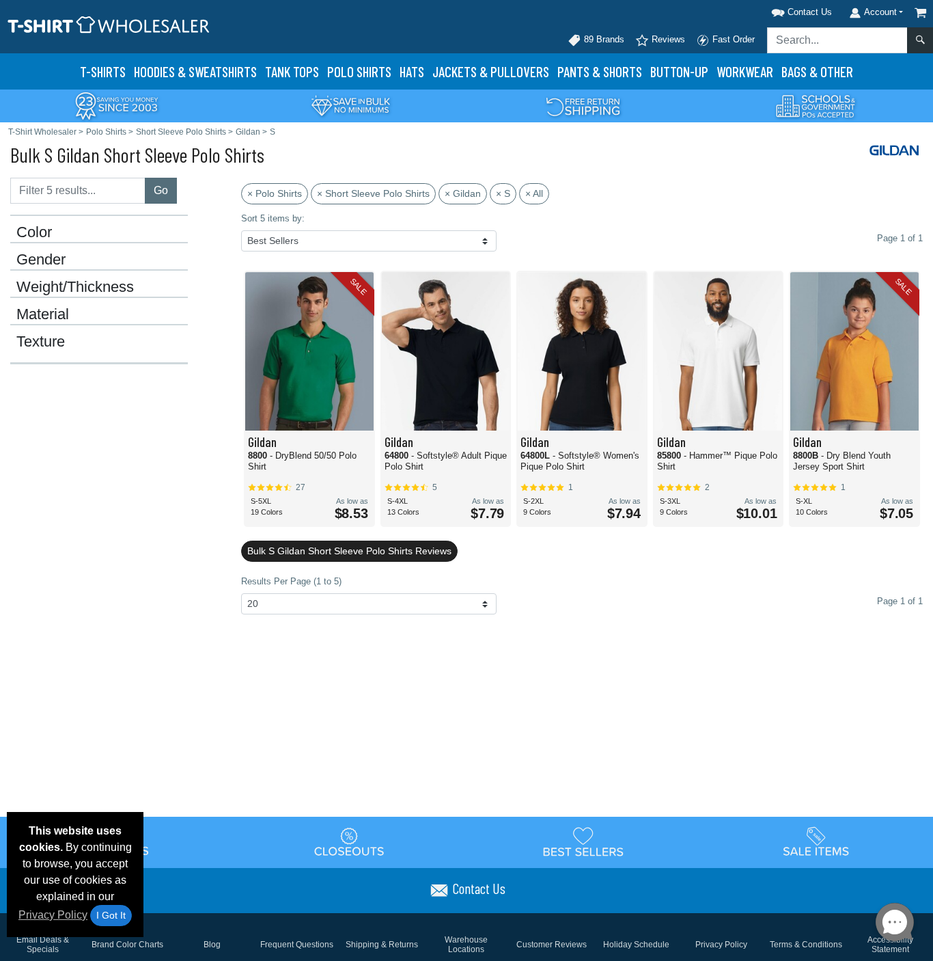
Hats (412, 71)
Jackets (490, 71)
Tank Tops (292, 71)
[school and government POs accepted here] (816, 106)
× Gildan (463, 193)
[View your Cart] (921, 12)
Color (34, 232)
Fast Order (732, 39)
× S (503, 193)
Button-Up (679, 71)
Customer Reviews (551, 944)
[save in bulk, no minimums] (350, 105)
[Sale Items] (816, 841)
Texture (40, 341)
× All (534, 193)
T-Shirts (103, 71)
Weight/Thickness (75, 287)
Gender (41, 259)
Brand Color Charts (127, 944)
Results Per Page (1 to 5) (291, 581)
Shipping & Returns (382, 944)
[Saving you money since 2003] (117, 105)
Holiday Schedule (636, 944)
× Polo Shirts (274, 193)
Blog (212, 944)
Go (161, 190)
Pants (599, 71)
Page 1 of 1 (900, 601)
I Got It (111, 915)
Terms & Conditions (806, 944)
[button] (784, 10)
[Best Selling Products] (583, 841)
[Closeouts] (349, 841)
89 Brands (602, 39)
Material (42, 314)
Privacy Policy (52, 915)
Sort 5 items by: (273, 218)
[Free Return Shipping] (583, 105)
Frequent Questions (296, 944)
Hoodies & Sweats (195, 71)
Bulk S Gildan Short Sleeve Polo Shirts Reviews (349, 550)
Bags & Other (817, 71)
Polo (359, 71)
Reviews (667, 39)
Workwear (744, 71)
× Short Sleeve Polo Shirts (373, 193)
